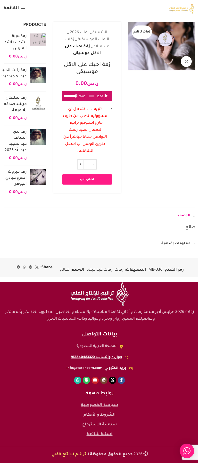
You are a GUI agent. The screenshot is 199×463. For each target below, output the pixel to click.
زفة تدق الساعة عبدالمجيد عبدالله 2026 (16, 141)
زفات (119, 270)
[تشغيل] (106, 99)
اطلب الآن (87, 179)
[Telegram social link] (18, 267)
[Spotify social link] (86, 380)
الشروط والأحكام (99, 415)
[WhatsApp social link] (24, 267)
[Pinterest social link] (30, 267)
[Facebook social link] (121, 380)
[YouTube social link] (95, 380)
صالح (64, 270)
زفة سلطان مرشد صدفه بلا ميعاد (15, 104)
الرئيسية (99, 32)
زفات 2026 (79, 32)
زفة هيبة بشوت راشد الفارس (15, 42)
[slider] (69, 95)
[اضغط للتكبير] (186, 61)
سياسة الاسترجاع (99, 424)
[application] (87, 96)
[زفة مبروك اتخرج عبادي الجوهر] (38, 182)
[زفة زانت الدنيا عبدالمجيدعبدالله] (38, 77)
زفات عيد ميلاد (100, 270)
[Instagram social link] (104, 380)
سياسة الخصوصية (99, 405)
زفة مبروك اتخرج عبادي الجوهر (16, 178)
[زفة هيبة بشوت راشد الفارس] (38, 46)
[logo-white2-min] (99, 294)
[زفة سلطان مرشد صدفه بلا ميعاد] (38, 108)
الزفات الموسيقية (93, 39)
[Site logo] (181, 9)
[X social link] (37, 267)
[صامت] (75, 99)
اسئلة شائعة (100, 434)
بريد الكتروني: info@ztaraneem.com (96, 368)
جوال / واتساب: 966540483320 (96, 357)
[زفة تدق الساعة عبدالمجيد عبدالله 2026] (38, 145)
